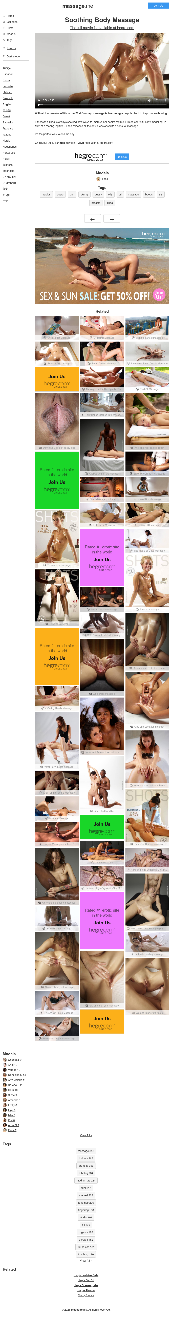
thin (72, 194)
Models (11, 34)
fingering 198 (86, 1210)
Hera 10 (13, 1090)
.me (77, 5)
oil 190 (86, 1225)
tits (160, 194)
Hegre (86, 1275)
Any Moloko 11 (17, 1080)
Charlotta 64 (15, 1060)
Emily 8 (12, 1105)
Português (9, 152)
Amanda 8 (14, 1100)
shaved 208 (86, 1195)
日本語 (7, 110)
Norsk (6, 140)
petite (60, 194)
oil (120, 194)
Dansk (6, 116)
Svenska (8, 122)
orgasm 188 (86, 1232)
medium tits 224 (86, 1180)
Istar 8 (11, 1115)
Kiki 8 (11, 1120)
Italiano (7, 134)
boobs (149, 194)
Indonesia (8, 171)
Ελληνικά (9, 177)
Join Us (158, 5)
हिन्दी (5, 189)
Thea (105, 179)
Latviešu (8, 86)
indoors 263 (86, 1158)
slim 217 (86, 1188)
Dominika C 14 (17, 1075)
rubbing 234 (86, 1173)
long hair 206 (86, 1202)
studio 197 (86, 1217)
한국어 (7, 195)
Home (10, 16)
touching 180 (86, 1254)
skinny (84, 194)
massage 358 (86, 1151)
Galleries (12, 22)
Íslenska (8, 165)
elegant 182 (86, 1239)
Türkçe (7, 68)
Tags (9, 40)
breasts (96, 203)
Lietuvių (7, 92)
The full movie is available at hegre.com (102, 27)
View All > (86, 1135)
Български (9, 183)
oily (110, 194)
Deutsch (8, 98)
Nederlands (10, 146)
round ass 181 (86, 1247)
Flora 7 (12, 1130)
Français (8, 128)
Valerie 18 (14, 1070)
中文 (5, 201)
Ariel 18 (12, 1065)
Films (10, 28)
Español (8, 74)
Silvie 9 (12, 1095)
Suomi (6, 80)
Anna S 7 (13, 1125)
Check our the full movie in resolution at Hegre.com (74, 143)
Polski (6, 159)
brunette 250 (86, 1166)
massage (133, 194)
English (7, 104)
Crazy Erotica (86, 1295)
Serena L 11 (15, 1085)
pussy (98, 194)
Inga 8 (11, 1110)
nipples (46, 194)
